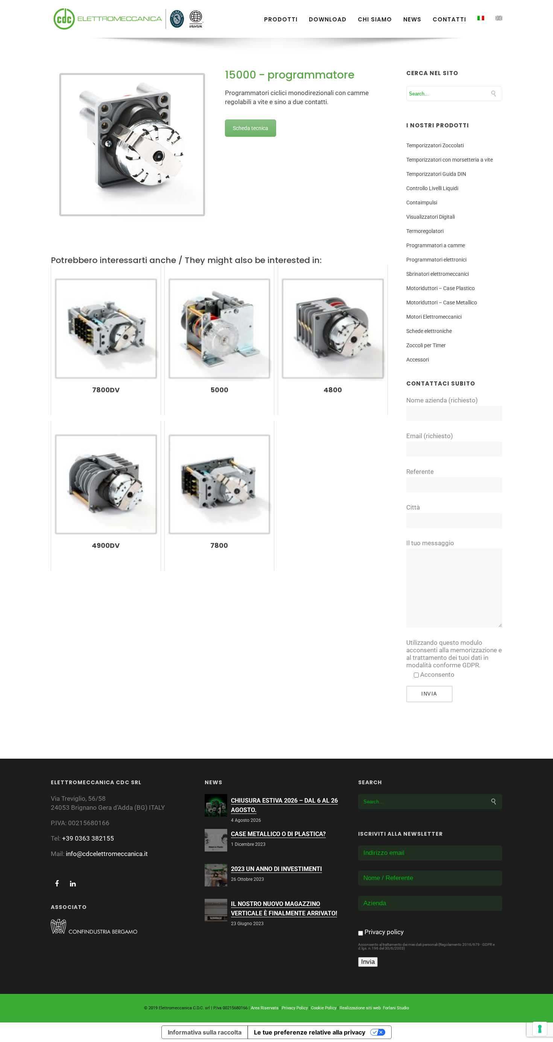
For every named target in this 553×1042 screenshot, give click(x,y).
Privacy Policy (295, 1008)
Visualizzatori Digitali (430, 217)
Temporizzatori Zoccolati (435, 145)
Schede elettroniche (429, 331)
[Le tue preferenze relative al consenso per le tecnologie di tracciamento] (540, 1029)
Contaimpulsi (421, 203)
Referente (420, 471)
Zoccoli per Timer (426, 345)
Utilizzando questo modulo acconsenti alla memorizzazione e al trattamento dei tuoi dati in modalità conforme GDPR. (454, 654)
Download (327, 19)
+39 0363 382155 (88, 838)
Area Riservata (264, 1008)
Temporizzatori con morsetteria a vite (449, 160)
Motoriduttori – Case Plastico (440, 288)
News (412, 19)
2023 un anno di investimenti (276, 869)
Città (413, 507)
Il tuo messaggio (430, 543)
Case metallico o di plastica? (278, 834)
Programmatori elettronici (436, 260)
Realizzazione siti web (360, 1008)
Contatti (449, 19)
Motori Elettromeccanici (434, 317)
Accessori (417, 360)
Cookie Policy (323, 1008)
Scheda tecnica (250, 128)
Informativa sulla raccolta (205, 1032)
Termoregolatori (425, 231)
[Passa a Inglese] (498, 18)
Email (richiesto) (429, 436)
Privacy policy (384, 932)
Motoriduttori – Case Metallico (441, 302)
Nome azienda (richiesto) (442, 400)
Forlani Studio (396, 1008)
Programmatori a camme (435, 245)
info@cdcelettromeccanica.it (107, 853)
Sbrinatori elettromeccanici (437, 274)
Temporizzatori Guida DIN (436, 174)
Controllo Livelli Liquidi (432, 188)
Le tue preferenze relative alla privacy (309, 1032)
